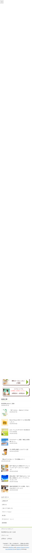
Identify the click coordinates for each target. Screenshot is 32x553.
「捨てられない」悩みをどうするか (19, 410)
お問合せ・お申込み (6, 538)
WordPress (11, 547)
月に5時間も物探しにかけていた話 (19, 449)
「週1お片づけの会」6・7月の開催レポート (13, 459)
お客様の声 (5, 501)
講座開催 (4, 522)
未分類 (3, 515)
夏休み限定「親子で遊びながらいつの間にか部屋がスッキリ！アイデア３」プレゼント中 (20, 477)
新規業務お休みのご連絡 (7, 403)
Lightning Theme (20, 547)
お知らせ (4, 504)
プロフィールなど (6, 512)
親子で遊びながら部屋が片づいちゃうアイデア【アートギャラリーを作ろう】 (20, 467)
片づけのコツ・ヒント (8, 519)
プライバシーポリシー (7, 529)
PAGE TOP (29, 534)
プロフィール (4, 535)
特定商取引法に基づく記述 (8, 532)
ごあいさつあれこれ (7, 508)
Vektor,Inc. (18, 549)
